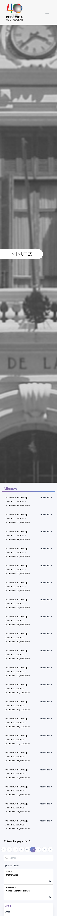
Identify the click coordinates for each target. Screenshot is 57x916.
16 (33, 849)
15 (27, 849)
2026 (7, 911)
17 (38, 849)
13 (15, 849)
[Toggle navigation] (47, 12)
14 (21, 849)
